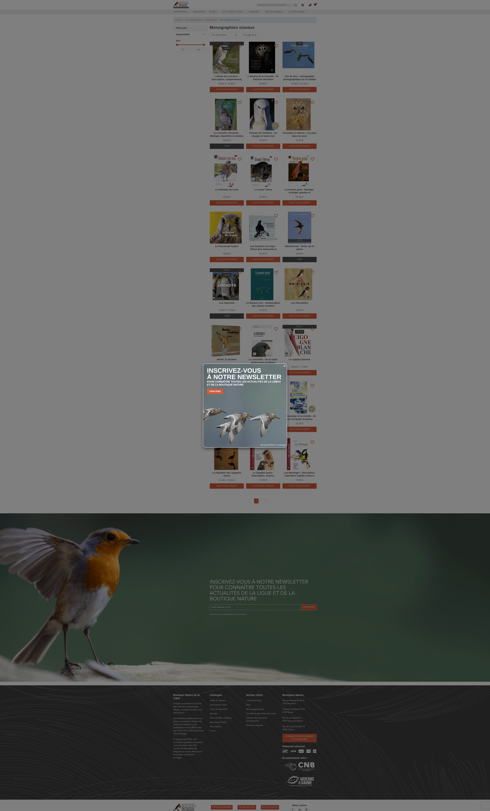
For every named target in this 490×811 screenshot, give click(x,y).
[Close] (284, 366)
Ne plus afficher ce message (273, 445)
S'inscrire (215, 391)
